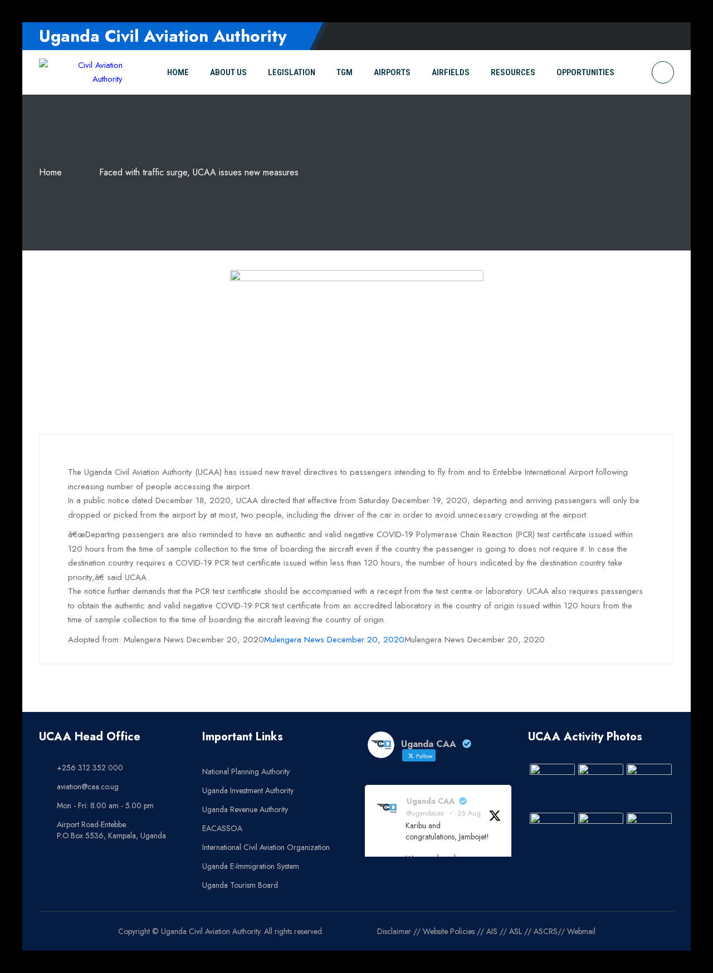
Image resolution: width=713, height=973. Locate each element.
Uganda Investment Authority (248, 790)
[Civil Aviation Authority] (81, 72)
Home (50, 172)
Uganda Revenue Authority (245, 809)
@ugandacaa (425, 813)
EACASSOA (222, 828)
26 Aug (469, 813)
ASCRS (546, 931)
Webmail (581, 931)
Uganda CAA (431, 801)
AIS (491, 931)
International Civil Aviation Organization (266, 847)
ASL (515, 931)
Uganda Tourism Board (240, 885)
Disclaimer (394, 931)
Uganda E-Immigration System (250, 866)
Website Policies (449, 931)
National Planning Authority (246, 771)
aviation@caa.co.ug (88, 786)
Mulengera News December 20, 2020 (334, 639)
